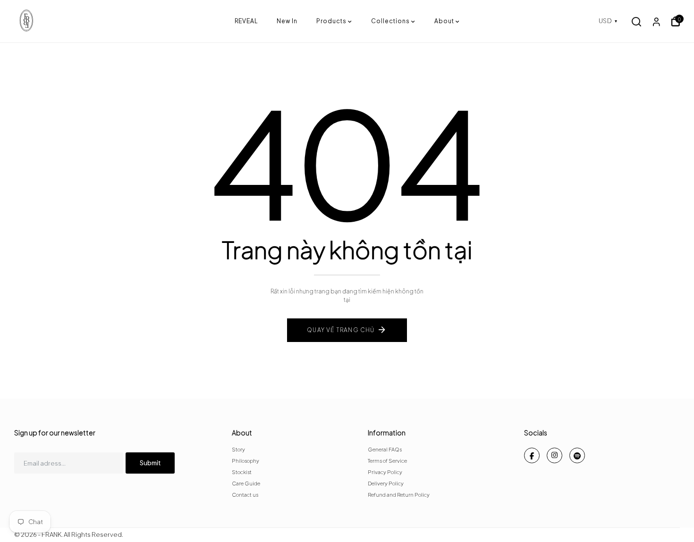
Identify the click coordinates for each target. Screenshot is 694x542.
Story (238, 449)
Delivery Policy (386, 483)
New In (287, 21)
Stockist (242, 472)
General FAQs (385, 449)
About (444, 21)
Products (331, 21)
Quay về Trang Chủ (340, 330)
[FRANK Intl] (124, 21)
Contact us (245, 495)
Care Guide (246, 483)
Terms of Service (387, 461)
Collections (390, 21)
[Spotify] (577, 455)
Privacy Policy (385, 472)
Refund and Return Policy (399, 495)
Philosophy (245, 461)
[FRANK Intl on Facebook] (532, 455)
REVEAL (246, 21)
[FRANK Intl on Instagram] (554, 455)
